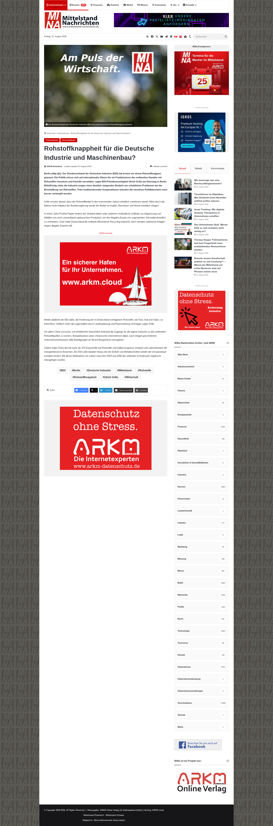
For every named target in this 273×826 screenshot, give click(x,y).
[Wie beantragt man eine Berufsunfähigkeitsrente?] (183, 184)
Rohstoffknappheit (85, 377)
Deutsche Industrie (99, 370)
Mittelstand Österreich (94, 815)
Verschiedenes (69, 140)
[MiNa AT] (180, 37)
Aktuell (182, 168)
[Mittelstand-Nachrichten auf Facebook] (198, 749)
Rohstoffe (145, 370)
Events (78, 5)
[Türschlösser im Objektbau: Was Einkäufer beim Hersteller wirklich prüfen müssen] (183, 199)
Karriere (114, 5)
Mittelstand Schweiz (115, 815)
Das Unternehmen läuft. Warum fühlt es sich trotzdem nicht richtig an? (211, 228)
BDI (63, 370)
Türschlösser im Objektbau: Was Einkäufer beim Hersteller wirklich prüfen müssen (210, 197)
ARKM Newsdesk (54, 166)
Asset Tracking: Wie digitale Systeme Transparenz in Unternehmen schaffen (209, 212)
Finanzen (97, 5)
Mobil (129, 5)
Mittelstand (125, 370)
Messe (144, 5)
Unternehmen (56, 5)
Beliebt (198, 168)
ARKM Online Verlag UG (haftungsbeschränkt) (121, 810)
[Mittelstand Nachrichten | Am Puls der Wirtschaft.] (71, 21)
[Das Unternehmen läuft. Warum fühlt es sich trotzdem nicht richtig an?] (183, 229)
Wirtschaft (132, 377)
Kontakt (189, 5)
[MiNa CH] (175, 37)
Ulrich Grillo (111, 377)
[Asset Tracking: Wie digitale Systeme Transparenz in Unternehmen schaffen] (183, 214)
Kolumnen (160, 5)
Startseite (50, 133)
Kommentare (217, 168)
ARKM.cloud (158, 810)
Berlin (76, 370)
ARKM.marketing (105, 233)
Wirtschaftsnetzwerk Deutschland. (109, 820)
